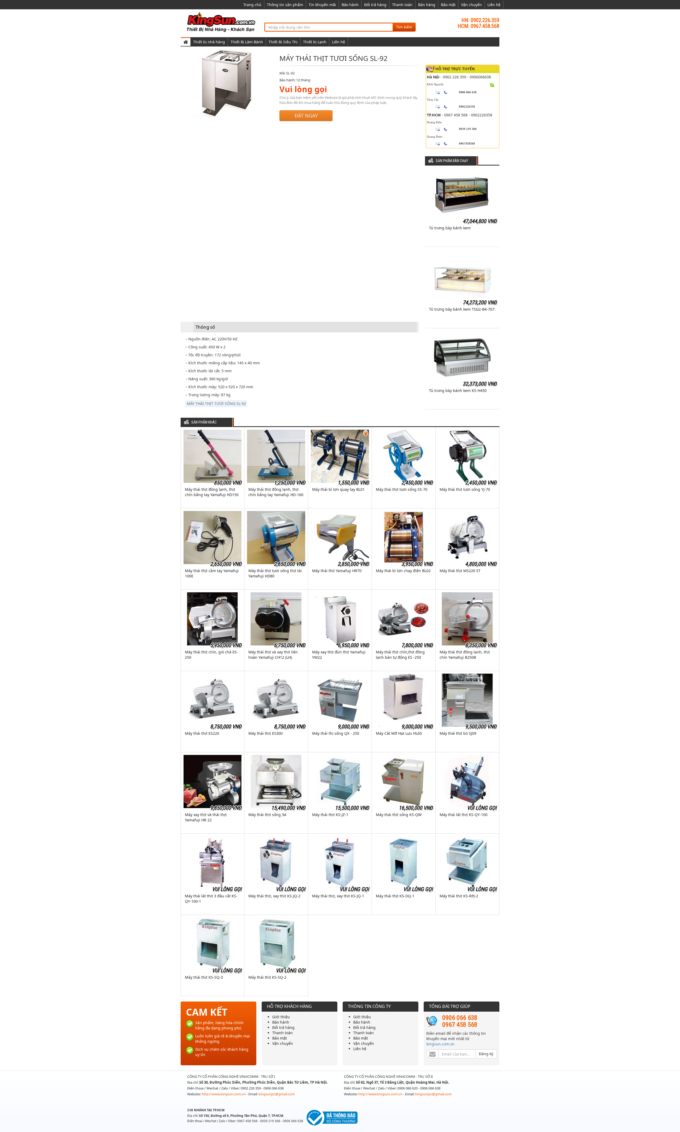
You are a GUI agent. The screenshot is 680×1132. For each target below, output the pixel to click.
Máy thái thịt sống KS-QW (399, 814)
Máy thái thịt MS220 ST (460, 570)
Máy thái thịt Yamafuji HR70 (337, 570)
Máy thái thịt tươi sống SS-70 (401, 489)
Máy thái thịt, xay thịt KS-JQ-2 (274, 895)
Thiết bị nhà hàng (209, 41)
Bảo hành (350, 4)
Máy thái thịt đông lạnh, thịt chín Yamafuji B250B (465, 654)
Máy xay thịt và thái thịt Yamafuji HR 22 (206, 817)
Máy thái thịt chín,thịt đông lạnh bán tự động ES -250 (400, 654)
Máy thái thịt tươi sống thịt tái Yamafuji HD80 (275, 573)
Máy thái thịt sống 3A (267, 814)
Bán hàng (426, 4)
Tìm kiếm (404, 26)
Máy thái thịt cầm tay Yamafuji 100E (212, 573)
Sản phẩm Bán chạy (452, 161)
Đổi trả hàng (375, 4)
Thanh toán (402, 4)
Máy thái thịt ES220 (202, 733)
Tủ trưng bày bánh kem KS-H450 (458, 390)
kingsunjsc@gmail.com (276, 1094)
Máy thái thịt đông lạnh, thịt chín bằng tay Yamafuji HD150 (212, 492)
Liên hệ (493, 4)
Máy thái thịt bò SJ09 (458, 733)
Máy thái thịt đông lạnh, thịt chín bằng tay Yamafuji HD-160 (275, 492)
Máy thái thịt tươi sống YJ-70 (465, 489)
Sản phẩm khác (204, 422)
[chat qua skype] (492, 84)
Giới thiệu (281, 1016)
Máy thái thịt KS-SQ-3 (204, 977)
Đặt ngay (306, 115)
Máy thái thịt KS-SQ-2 (267, 977)
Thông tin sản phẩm (285, 4)
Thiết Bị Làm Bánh (247, 41)
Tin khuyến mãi (322, 4)
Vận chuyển (471, 4)
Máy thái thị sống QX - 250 (335, 733)
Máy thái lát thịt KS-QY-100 (463, 814)
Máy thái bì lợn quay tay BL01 (338, 489)
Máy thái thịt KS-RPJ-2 (459, 895)
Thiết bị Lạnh (314, 41)
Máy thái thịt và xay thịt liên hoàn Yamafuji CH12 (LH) (273, 654)
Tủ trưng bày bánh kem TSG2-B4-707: (462, 309)
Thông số (205, 327)
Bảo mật (448, 4)
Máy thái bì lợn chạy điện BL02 (403, 570)
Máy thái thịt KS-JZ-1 (330, 814)
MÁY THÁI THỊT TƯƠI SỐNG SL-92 (216, 403)
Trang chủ (252, 4)
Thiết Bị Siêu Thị (283, 41)
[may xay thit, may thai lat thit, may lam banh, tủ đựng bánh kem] (222, 21)
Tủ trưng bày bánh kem (450, 227)
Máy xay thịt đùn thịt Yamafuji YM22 (339, 654)
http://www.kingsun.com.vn (224, 1094)
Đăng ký (486, 1053)
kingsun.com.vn (440, 1043)
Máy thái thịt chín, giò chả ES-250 (211, 654)
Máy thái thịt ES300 (265, 733)
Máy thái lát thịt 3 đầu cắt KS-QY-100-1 (211, 898)
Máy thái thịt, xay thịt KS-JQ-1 (338, 895)
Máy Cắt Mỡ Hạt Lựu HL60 (399, 733)
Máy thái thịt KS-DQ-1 (395, 895)
